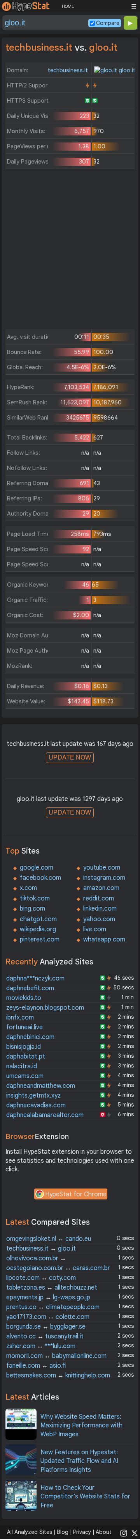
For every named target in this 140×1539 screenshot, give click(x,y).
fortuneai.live (24, 1027)
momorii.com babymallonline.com (56, 1356)
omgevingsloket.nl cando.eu (48, 1239)
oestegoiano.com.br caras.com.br (58, 1268)
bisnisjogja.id (23, 1047)
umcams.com (25, 1076)
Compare (107, 23)
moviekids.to (23, 998)
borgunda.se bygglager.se (46, 1327)
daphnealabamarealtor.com (45, 1115)
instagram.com (104, 878)
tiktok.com (35, 898)
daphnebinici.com (30, 1037)
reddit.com (98, 898)
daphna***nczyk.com (35, 978)
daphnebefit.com (30, 988)
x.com (28, 888)
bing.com (32, 909)
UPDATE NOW (70, 757)
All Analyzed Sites (29, 1531)
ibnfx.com (20, 1017)
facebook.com (40, 878)
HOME (68, 6)
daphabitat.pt (25, 1056)
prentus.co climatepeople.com (53, 1307)
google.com (36, 868)
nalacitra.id (21, 1066)
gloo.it (126, 70)
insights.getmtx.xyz (33, 1096)
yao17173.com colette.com (47, 1317)
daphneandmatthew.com (40, 1086)
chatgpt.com (38, 919)
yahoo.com (99, 919)
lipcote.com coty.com (41, 1278)
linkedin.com (100, 909)
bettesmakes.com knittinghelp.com (58, 1375)
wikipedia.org (38, 929)
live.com (94, 929)
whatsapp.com (104, 939)
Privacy (82, 1531)
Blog (62, 1531)
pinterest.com (40, 939)
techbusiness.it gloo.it (41, 1249)
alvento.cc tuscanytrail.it (45, 1336)
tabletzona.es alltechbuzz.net (51, 1288)
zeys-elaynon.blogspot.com (45, 1008)
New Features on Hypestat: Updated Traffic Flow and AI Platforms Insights (79, 1461)
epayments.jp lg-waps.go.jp (48, 1297)
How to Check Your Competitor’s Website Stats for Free (85, 1496)
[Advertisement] (70, 251)
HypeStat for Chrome (76, 1194)
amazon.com (101, 888)
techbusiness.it (68, 70)
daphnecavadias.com (36, 1105)
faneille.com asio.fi (36, 1366)
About (104, 1531)
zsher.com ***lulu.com (40, 1346)
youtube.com (101, 868)
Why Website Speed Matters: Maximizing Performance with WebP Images (81, 1425)
